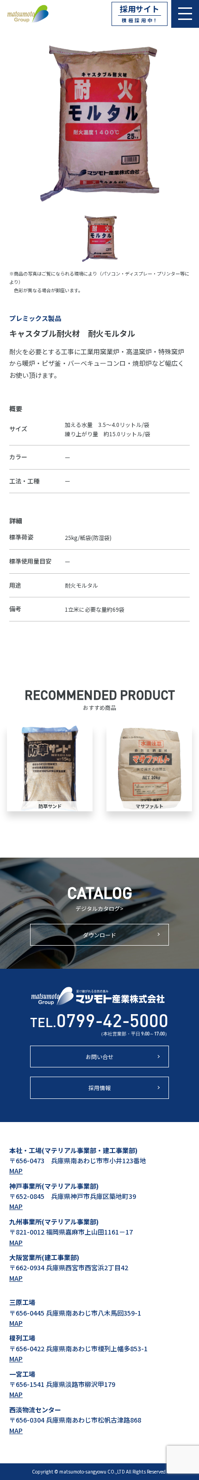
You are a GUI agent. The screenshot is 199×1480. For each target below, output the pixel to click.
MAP (16, 1170)
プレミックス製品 (35, 318)
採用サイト (139, 13)
